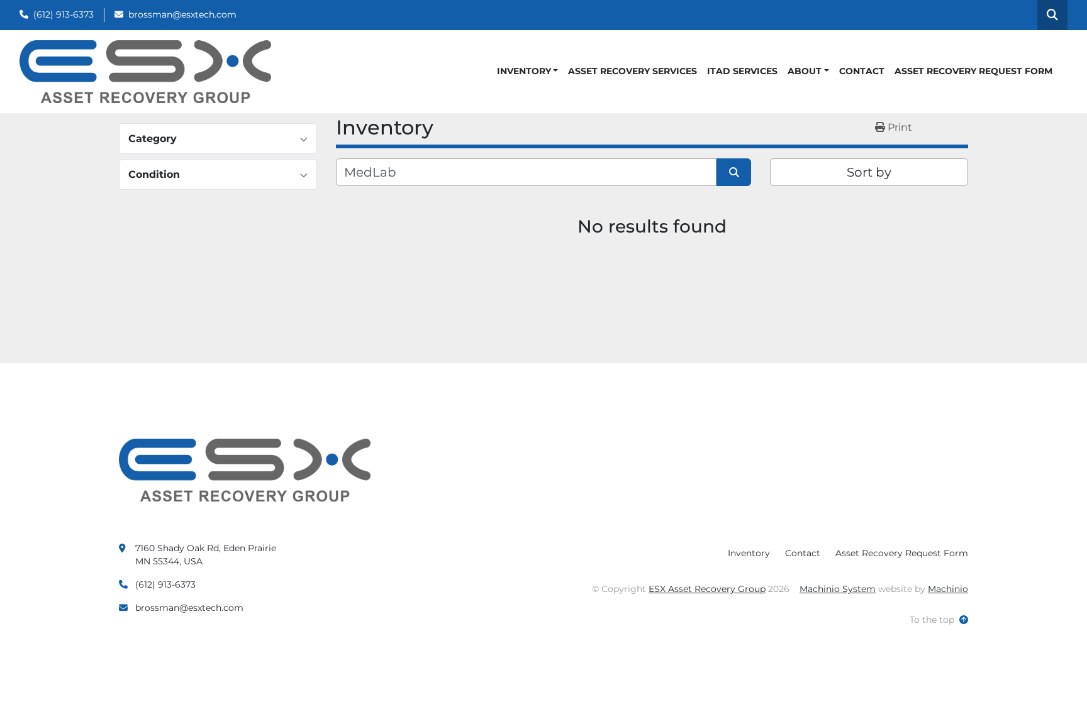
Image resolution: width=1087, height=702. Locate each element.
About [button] (805, 71)
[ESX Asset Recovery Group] (245, 469)
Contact (861, 71)
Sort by (869, 172)
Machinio (948, 589)
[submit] (733, 172)
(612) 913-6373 (63, 14)
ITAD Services (742, 71)
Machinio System (838, 589)
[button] (528, 71)
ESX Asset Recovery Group (707, 589)
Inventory (524, 71)
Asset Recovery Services (632, 71)
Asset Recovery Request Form (973, 71)
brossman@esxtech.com (182, 14)
